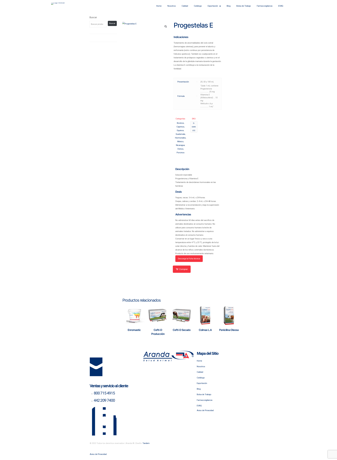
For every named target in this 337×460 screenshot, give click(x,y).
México (180, 141)
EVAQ (199, 405)
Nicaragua (180, 145)
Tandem (146, 443)
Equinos (180, 130)
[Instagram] (104, 423)
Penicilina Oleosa (229, 330)
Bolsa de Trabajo (204, 394)
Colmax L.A (205, 330)
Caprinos (180, 127)
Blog (199, 389)
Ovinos (180, 149)
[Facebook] (93, 423)
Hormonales (180, 138)
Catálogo (201, 378)
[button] (165, 26)
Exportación (202, 383)
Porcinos (180, 152)
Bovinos (180, 123)
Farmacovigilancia (204, 400)
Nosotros (201, 366)
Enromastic (134, 330)
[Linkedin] (115, 423)
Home (199, 361)
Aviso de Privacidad (205, 410)
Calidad (200, 372)
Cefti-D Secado (181, 330)
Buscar (93, 17)
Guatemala (180, 134)
